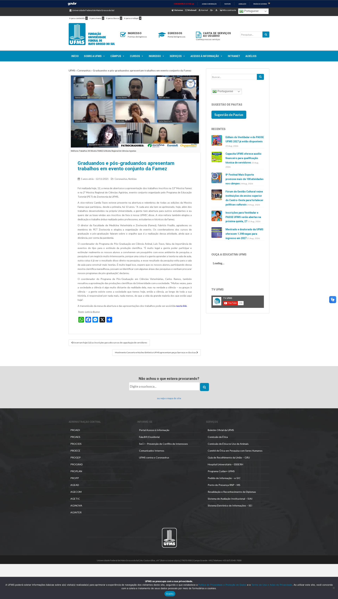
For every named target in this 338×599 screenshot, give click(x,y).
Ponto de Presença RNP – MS (224, 484)
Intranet (234, 56)
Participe (227, 4)
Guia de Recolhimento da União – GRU (229, 457)
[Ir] (260, 77)
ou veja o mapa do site (169, 398)
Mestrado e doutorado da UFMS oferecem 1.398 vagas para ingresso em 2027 (244, 234)
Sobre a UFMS (93, 56)
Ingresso (155, 56)
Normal (204, 10)
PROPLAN (76, 471)
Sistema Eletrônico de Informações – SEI (230, 505)
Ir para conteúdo (77, 18)
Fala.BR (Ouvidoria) (149, 436)
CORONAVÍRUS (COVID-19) (184, 4)
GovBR (72, 3)
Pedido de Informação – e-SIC (224, 478)
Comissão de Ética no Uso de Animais (228, 443)
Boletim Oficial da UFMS (221, 430)
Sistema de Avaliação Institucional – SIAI (230, 498)
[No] (333, 588)
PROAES (75, 436)
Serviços (176, 56)
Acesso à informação (209, 4)
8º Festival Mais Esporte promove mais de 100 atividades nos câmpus (245, 179)
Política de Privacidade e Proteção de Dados (222, 584)
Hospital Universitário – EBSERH (225, 464)
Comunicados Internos (151, 450)
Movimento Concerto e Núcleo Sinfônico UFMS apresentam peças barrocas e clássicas (155, 352)
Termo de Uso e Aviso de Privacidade (271, 584)
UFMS (72, 70)
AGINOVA (76, 505)
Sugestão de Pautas (228, 115)
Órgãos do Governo (260, 4)
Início (75, 56)
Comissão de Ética (218, 436)
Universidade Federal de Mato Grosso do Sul (93, 10)
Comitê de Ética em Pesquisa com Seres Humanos (235, 450)
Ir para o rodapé (131, 18)
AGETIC (75, 498)
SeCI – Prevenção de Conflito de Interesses (163, 443)
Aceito (170, 593)
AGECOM (76, 491)
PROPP (74, 478)
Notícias (132, 179)
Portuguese (251, 10)
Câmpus (115, 56)
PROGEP (75, 457)
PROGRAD (76, 464)
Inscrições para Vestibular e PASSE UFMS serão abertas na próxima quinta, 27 (243, 217)
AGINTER (76, 512)
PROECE (75, 450)
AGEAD (74, 484)
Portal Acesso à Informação (154, 430)
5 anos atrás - (95, 179)
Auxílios (250, 56)
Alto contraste (229, 10)
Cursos (135, 56)
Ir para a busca (112, 18)
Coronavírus (84, 70)
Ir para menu (95, 18)
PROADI (75, 430)
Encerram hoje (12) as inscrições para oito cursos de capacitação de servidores (110, 342)
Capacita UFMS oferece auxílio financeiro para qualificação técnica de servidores (243, 158)
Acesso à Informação (204, 56)
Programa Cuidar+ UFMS (221, 471)
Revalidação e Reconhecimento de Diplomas (232, 491)
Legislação (242, 4)
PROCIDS (76, 443)
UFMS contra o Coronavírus (154, 457)
